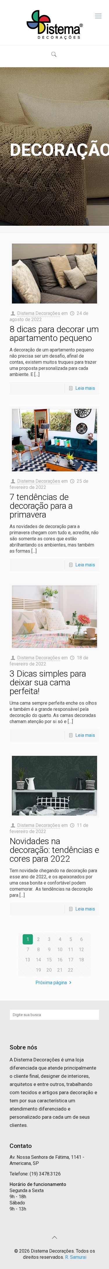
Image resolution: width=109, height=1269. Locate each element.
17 (70, 960)
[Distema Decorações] (54, 24)
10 (59, 949)
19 (38, 970)
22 (70, 970)
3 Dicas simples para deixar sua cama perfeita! (48, 682)
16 (59, 960)
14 (38, 960)
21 (59, 970)
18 (81, 960)
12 (81, 949)
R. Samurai (75, 1257)
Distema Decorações (38, 313)
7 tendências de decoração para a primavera (41, 506)
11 (70, 949)
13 (27, 960)
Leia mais (85, 388)
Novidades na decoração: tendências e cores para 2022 (54, 850)
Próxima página (51, 982)
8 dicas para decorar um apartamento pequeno (54, 333)
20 (49, 970)
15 (49, 960)
